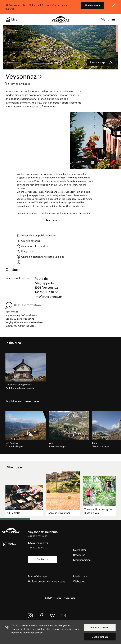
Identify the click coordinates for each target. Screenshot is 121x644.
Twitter (52, 615)
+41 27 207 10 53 (47, 292)
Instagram (30, 615)
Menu (105, 19)
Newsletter (79, 550)
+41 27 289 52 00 (38, 547)
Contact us (42, 559)
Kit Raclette (13, 513)
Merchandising (82, 560)
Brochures (79, 555)
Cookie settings (100, 636)
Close (114, 5)
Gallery (80, 161)
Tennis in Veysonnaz (59, 513)
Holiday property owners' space (46, 581)
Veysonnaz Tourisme (11, 531)
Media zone (80, 576)
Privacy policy (70, 598)
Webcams (79, 581)
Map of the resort (38, 576)
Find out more (92, 5)
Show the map (97, 62)
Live (14, 19)
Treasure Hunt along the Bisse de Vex (98, 511)
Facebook (41, 615)
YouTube (63, 615)
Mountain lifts (38, 543)
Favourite (39, 77)
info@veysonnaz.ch (47, 297)
